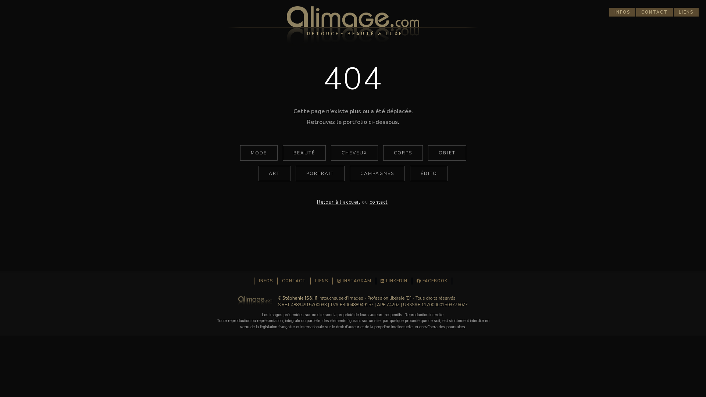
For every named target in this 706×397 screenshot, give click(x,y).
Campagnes (377, 173)
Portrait (320, 173)
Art (274, 173)
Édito (429, 173)
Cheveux (354, 153)
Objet (447, 153)
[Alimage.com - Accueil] (353, 27)
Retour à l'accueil (338, 202)
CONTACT (654, 12)
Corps (403, 153)
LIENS (686, 12)
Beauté (304, 153)
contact (379, 202)
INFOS (622, 12)
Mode (259, 153)
